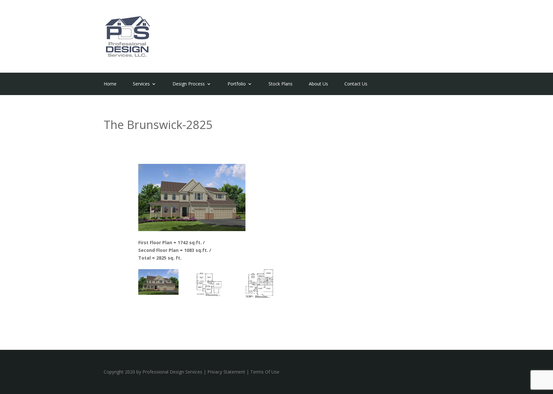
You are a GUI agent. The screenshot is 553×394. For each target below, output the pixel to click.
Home (110, 84)
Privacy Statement (226, 372)
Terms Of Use (264, 372)
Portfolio (237, 84)
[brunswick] (158, 293)
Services (141, 84)
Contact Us (355, 84)
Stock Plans (280, 84)
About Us (318, 84)
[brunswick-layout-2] (209, 296)
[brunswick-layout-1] (260, 296)
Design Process (188, 84)
